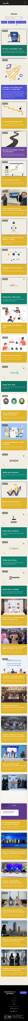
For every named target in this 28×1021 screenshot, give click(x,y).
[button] (8, 25)
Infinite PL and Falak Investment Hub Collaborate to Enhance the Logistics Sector (14, 795)
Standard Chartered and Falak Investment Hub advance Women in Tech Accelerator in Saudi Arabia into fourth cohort (13, 941)
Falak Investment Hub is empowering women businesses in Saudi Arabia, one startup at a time (14, 708)
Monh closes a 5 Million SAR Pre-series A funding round (14, 618)
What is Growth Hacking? (11, 501)
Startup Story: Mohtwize (11, 472)
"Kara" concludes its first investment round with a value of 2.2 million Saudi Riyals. (14, 765)
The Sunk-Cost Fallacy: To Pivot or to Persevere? (13, 150)
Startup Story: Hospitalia (11, 589)
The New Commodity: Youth (12, 49)
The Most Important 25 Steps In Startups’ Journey (13, 238)
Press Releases (15, 22)
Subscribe (23, 992)
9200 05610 (14, 1002)
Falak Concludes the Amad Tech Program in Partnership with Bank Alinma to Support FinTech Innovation (14, 854)
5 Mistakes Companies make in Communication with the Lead (14, 677)
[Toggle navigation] (25, 2)
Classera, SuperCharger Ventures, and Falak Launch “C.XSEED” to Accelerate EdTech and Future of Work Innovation (14, 883)
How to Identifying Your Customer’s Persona (11, 414)
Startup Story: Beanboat (11, 531)
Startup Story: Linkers (10, 560)
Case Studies (5, 22)
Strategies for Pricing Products (13, 268)
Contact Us (14, 998)
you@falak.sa (14, 1000)
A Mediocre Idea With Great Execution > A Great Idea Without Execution (12, 89)
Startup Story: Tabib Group (11, 297)
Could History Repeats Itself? (12, 121)
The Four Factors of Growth (12, 355)
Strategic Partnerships (14, 1006)
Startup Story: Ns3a (9, 385)
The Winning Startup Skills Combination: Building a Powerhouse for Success (11, 824)
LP (22, 22)
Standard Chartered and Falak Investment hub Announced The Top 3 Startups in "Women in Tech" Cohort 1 (14, 737)
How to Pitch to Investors (11, 180)
